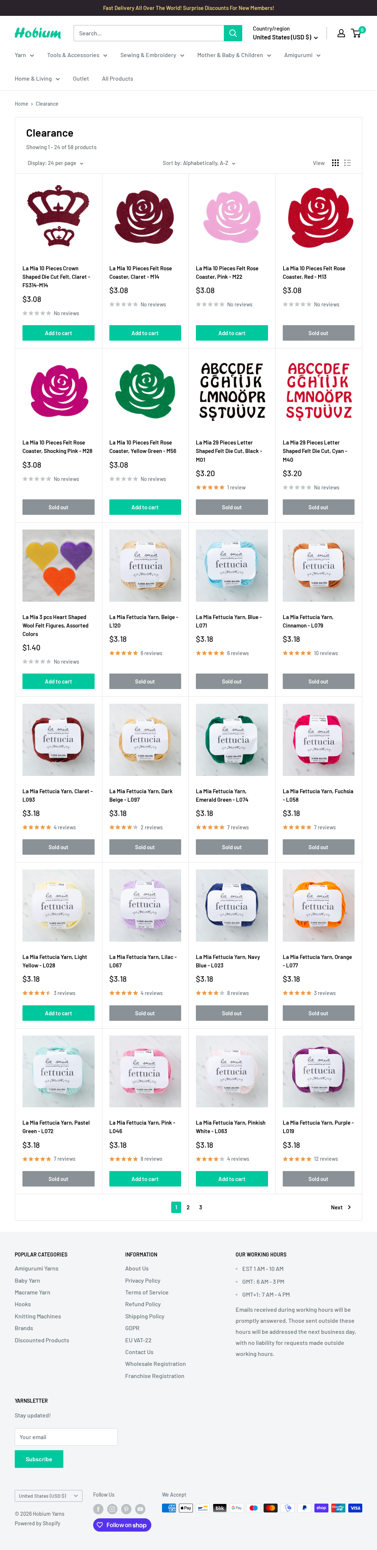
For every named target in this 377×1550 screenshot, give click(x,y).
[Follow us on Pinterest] (126, 1509)
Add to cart (58, 333)
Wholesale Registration (155, 1363)
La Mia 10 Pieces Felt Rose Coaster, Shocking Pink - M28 (57, 446)
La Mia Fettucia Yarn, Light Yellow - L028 (54, 961)
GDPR (132, 1327)
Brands (24, 1327)
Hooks (23, 1303)
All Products (117, 78)
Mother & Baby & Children (230, 54)
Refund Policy (143, 1303)
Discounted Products (42, 1339)
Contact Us (139, 1351)
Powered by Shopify (37, 1523)
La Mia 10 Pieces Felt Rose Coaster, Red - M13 (314, 272)
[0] (356, 33)
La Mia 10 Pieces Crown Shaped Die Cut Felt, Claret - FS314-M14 (56, 277)
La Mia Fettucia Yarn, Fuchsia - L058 (318, 795)
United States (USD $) (42, 1496)
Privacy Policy (143, 1280)
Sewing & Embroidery (148, 54)
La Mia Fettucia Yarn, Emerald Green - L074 (222, 795)
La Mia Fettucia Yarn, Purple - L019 (318, 1126)
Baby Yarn (27, 1280)
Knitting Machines (38, 1315)
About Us (137, 1268)
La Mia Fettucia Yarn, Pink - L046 (142, 1126)
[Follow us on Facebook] (98, 1509)
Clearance (47, 104)
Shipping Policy (145, 1315)
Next (337, 1207)
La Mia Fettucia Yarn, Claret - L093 (57, 795)
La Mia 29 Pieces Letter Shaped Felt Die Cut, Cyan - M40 (315, 451)
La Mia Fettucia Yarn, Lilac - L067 (143, 961)
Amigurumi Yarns (37, 1268)
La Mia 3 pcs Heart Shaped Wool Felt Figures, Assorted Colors (55, 625)
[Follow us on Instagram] (112, 1509)
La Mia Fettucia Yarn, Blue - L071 (229, 621)
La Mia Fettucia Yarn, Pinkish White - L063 (230, 1126)
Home (21, 104)
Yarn (20, 54)
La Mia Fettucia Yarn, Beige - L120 (143, 621)
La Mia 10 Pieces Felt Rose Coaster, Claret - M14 (140, 272)
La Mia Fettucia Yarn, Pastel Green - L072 (56, 1126)
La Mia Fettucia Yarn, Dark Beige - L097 (141, 795)
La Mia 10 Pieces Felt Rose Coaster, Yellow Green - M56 (142, 446)
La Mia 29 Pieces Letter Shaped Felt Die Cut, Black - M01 (229, 451)
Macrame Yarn (32, 1292)
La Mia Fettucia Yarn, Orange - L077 (317, 961)
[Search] (233, 33)
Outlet (81, 78)
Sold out (318, 333)
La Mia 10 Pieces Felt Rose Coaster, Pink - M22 (227, 272)
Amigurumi (298, 54)
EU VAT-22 (138, 1339)
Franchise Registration (154, 1375)
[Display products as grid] (335, 162)
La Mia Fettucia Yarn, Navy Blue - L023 (228, 961)
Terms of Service (147, 1292)
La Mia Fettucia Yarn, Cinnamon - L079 (308, 621)
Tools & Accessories (73, 54)
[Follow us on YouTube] (140, 1509)
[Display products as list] (347, 162)
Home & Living (33, 78)
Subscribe (39, 1458)
